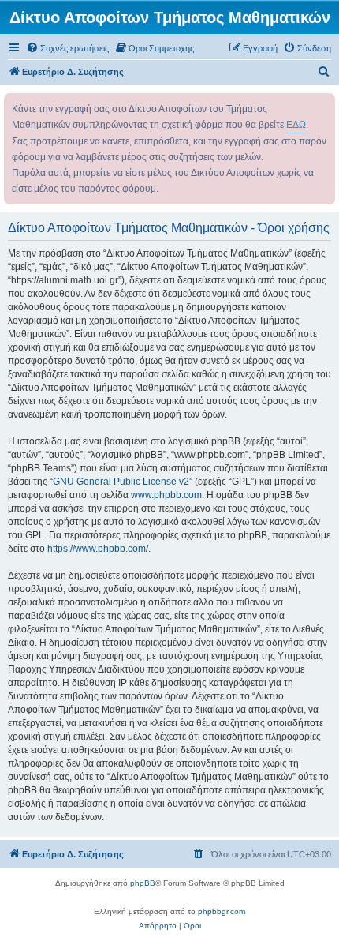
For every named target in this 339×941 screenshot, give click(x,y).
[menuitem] (67, 48)
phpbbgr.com (221, 911)
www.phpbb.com (166, 494)
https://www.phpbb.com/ (97, 548)
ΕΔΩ (296, 124)
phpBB (142, 883)
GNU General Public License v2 (121, 481)
